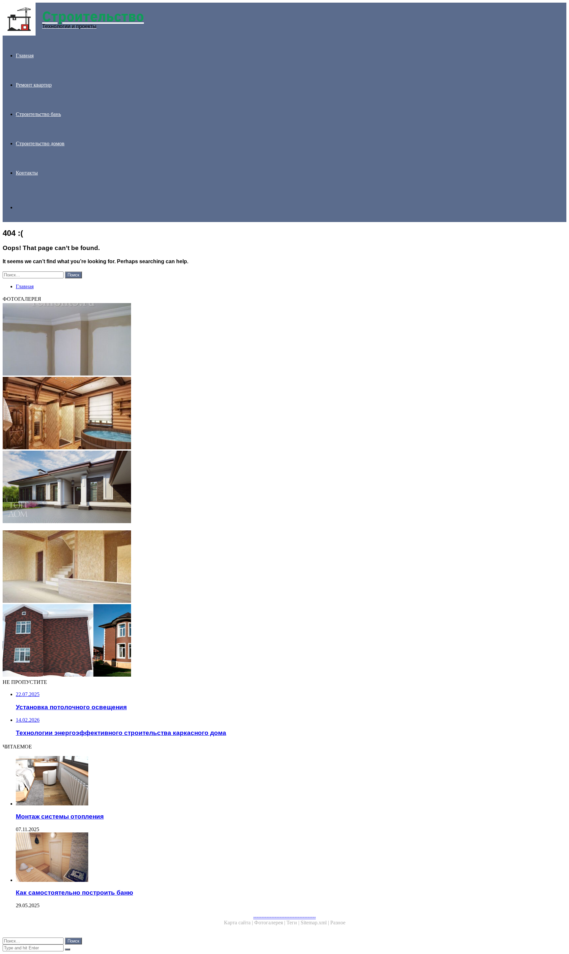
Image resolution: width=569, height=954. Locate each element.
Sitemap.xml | (315, 922)
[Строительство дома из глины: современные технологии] (200, 527)
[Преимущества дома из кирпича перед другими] (200, 487)
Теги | (293, 922)
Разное (337, 922)
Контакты (27, 173)
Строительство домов (40, 143)
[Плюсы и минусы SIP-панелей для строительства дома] (200, 567)
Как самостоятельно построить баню (74, 892)
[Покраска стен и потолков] (200, 340)
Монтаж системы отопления (60, 816)
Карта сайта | (239, 922)
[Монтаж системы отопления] (207, 781)
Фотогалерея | (270, 922)
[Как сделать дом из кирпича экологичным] (200, 641)
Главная (25, 55)
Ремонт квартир (34, 85)
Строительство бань (38, 114)
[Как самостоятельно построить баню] (207, 857)
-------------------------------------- (284, 916)
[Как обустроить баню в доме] (200, 414)
